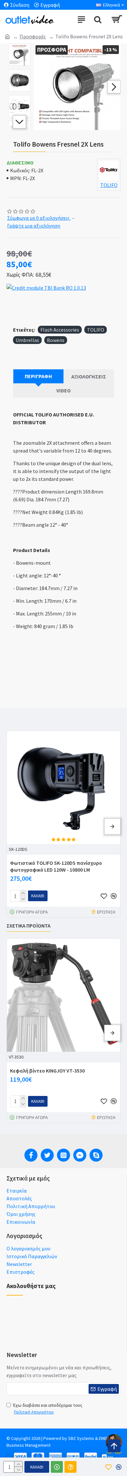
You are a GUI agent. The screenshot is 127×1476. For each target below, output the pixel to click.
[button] (40, 86)
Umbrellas (27, 340)
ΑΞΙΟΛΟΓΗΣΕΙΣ (88, 376)
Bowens (55, 340)
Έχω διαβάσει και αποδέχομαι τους (47, 1408)
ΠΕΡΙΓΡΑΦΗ (38, 376)
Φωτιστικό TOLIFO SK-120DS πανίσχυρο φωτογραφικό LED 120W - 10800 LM (56, 866)
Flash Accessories (59, 329)
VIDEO (63, 390)
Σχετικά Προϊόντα (28, 925)
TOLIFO (95, 329)
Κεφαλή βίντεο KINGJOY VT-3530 (47, 1070)
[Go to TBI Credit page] (46, 288)
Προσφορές (33, 36)
